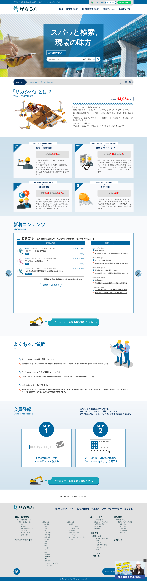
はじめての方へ (99, 2)
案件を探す (98, 526)
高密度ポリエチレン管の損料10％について (106, 270)
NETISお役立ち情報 (24, 540)
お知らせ (118, 540)
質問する (96, 556)
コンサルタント (73, 535)
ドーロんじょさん (37, 258)
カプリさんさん (35, 248)
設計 (27, 253)
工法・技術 (24, 530)
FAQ (72, 508)
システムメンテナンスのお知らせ (42, 82)
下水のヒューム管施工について (36, 261)
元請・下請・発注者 (101, 545)
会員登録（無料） (124, 3)
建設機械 (23, 526)
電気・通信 (47, 554)
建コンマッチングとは (101, 522)
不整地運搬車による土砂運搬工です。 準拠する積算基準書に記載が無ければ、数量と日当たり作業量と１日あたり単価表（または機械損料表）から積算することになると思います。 (111, 283)
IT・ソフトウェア (25, 533)
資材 (22, 524)
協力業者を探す (90, 8)
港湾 (45, 543)
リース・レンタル (74, 528)
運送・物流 (72, 530)
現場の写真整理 (99, 250)
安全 (97, 551)
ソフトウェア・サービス (51, 563)
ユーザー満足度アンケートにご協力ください (74, 496)
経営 (97, 549)
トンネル (46, 548)
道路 (45, 526)
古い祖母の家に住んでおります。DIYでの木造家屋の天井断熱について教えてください (111, 290)
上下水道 (46, 539)
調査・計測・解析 (74, 533)
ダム (45, 550)
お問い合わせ (83, 508)
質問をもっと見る (50, 285)
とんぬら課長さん (37, 269)
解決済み (27, 248)
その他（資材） (25, 535)
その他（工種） (48, 565)
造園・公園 (47, 537)
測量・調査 (47, 561)
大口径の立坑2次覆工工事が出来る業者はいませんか (44, 271)
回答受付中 (28, 258)
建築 (45, 559)
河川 (45, 530)
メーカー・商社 (73, 526)
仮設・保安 (47, 535)
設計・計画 (123, 524)
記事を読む (125, 8)
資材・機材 (99, 547)
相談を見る (109, 8)
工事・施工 (29, 274)
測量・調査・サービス (27, 528)
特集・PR (122, 533)
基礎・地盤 (47, 533)
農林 (45, 541)
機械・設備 (47, 556)
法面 (45, 528)
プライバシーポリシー (112, 508)
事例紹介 (97, 528)
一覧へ (126, 82)
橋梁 (82, 253)
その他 (71, 539)
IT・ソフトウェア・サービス (77, 537)
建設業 (71, 524)
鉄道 (45, 552)
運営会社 (128, 508)
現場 (82, 264)
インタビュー (123, 530)
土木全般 (46, 524)
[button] (9, 273)
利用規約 (96, 508)
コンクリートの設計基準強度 (35, 251)
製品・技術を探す (68, 8)
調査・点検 (123, 526)
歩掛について (98, 280)
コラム (122, 535)
